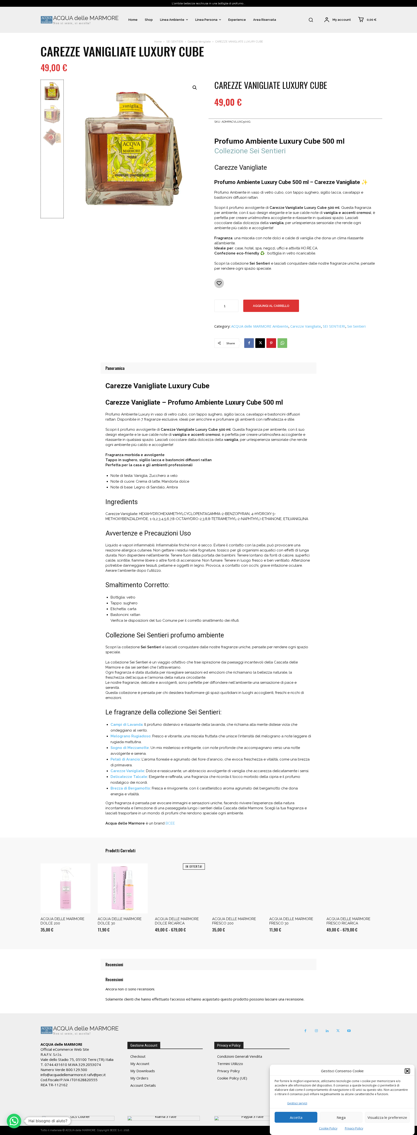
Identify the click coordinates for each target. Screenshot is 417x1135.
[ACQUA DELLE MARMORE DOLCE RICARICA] (180, 888)
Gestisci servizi (297, 1103)
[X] (260, 343)
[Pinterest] (271, 343)
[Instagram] (316, 1031)
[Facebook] (249, 343)
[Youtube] (349, 1031)
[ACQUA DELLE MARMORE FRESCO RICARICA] (351, 888)
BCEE (170, 823)
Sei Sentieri (356, 326)
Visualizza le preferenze (387, 1117)
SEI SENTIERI (174, 41)
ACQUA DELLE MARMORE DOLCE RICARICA (177, 921)
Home (158, 41)
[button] (407, 1071)
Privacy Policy (354, 1128)
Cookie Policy (328, 1128)
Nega (341, 1117)
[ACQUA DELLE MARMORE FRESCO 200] (237, 888)
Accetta (296, 1117)
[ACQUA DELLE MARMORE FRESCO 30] (294, 888)
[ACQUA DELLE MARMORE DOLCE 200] (65, 888)
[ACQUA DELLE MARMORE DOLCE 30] (123, 888)
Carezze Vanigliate (199, 41)
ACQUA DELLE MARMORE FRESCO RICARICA (348, 921)
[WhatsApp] (282, 343)
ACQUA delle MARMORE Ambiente (259, 326)
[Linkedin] (327, 1031)
